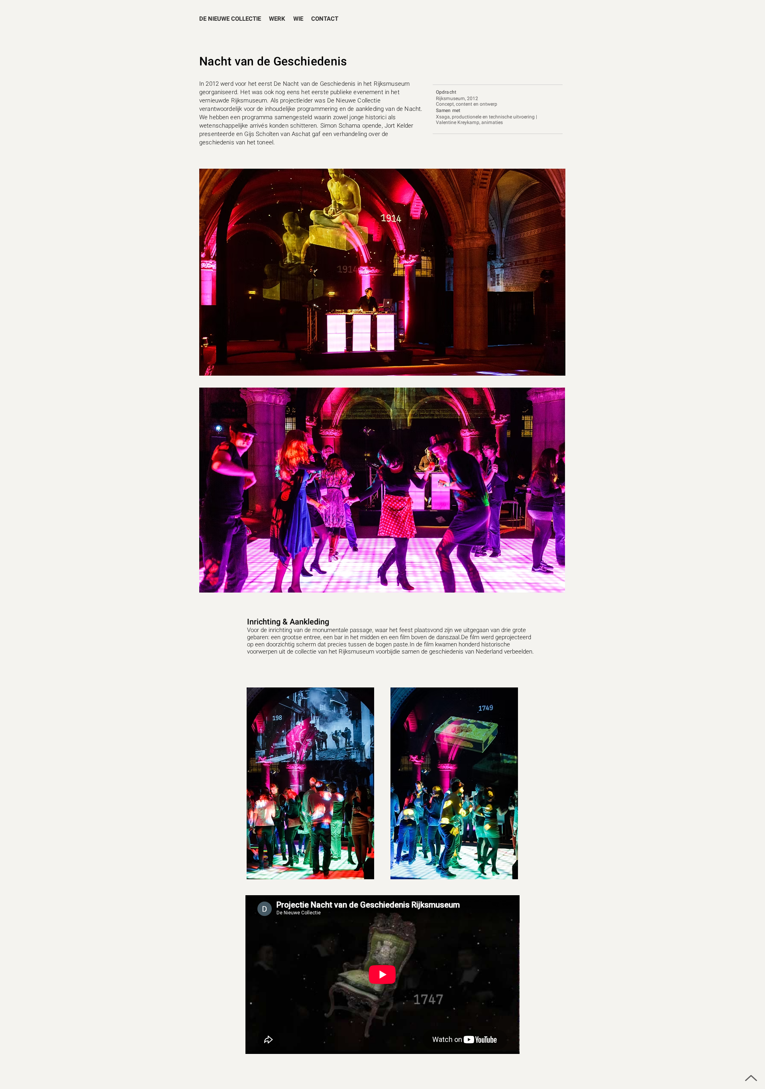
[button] (277, 19)
